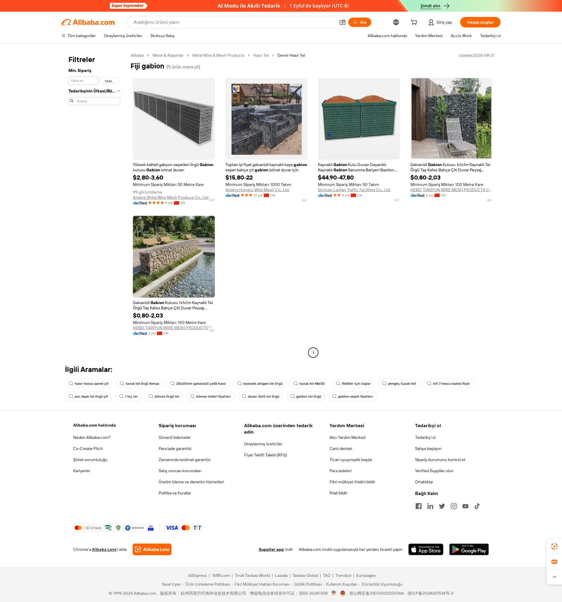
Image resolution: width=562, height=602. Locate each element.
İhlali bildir (338, 493)
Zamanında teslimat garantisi (184, 459)
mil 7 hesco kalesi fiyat (451, 384)
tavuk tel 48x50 (312, 384)
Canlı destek (341, 448)
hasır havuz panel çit (92, 384)
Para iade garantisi (175, 448)
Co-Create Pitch (88, 448)
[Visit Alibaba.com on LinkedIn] (430, 506)
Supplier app (271, 549)
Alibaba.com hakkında (94, 425)
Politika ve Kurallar (175, 493)
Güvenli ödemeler (175, 437)
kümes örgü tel (167, 396)
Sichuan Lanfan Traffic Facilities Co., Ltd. (354, 189)
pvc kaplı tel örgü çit (91, 396)
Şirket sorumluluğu (90, 459)
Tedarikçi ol (425, 437)
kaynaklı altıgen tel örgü (262, 384)
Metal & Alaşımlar (168, 55)
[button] (342, 22)
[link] (554, 546)
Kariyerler (81, 470)
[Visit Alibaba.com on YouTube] (465, 506)
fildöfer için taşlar (356, 384)
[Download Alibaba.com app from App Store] (425, 549)
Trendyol (343, 575)
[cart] (415, 23)
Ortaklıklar (424, 481)
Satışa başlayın (428, 448)
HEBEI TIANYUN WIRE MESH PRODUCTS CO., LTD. (451, 189)
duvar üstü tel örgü (263, 396)
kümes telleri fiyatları (213, 396)
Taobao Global (305, 575)
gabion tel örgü (308, 396)
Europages (366, 575)
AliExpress (197, 575)
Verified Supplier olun (434, 470)
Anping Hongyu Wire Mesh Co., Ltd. (257, 189)
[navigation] (94, 204)
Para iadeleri (341, 470)
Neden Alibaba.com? (92, 437)
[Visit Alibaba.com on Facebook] (418, 506)
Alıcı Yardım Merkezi (348, 437)
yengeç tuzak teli (402, 384)
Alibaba (137, 55)
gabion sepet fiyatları (355, 396)
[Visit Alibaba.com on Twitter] (442, 506)
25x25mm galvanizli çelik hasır (201, 384)
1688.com (221, 575)
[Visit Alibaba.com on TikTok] (477, 506)
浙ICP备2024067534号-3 (430, 593)
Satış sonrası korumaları (180, 470)
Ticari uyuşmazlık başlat (351, 459)
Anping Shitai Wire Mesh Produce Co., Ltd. (171, 197)
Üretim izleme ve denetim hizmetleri (191, 481)
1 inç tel (131, 396)
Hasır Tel (261, 55)
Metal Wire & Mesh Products (218, 55)
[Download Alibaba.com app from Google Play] (469, 549)
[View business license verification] (334, 593)
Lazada (281, 575)
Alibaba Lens (104, 549)
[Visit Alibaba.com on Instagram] (453, 506)
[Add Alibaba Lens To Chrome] (152, 549)
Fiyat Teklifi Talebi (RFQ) (265, 455)
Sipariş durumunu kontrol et (440, 459)
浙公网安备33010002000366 (376, 593)
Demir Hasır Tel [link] (291, 55)
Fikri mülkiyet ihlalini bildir (352, 481)
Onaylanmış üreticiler (263, 443)
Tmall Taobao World (252, 575)
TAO (326, 575)
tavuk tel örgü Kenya (142, 384)
